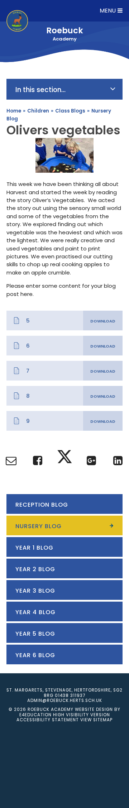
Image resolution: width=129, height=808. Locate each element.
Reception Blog (41, 505)
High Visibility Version (81, 715)
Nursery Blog (38, 526)
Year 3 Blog (35, 591)
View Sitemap (96, 720)
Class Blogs (70, 110)
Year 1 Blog (34, 548)
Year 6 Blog (35, 655)
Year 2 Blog (35, 569)
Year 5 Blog (35, 634)
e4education (35, 715)
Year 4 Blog (35, 612)
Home (13, 110)
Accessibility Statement (47, 720)
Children (38, 110)
